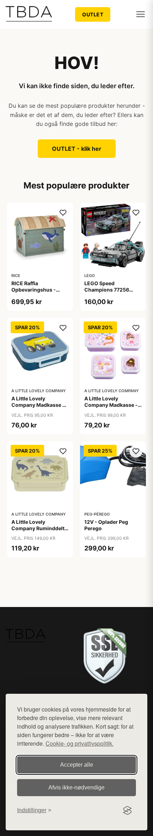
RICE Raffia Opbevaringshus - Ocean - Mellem (33, 289)
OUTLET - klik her (76, 148)
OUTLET (92, 14)
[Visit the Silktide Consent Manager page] (127, 810)
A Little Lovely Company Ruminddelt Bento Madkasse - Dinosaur (37, 531)
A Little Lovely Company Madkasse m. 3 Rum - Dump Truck (39, 404)
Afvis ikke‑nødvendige (76, 787)
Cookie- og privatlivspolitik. (80, 743)
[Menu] (140, 14)
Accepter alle (76, 765)
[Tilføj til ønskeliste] (63, 212)
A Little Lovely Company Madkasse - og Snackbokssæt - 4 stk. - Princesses (111, 408)
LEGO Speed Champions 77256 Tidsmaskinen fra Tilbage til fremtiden (108, 293)
